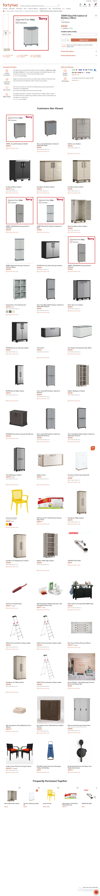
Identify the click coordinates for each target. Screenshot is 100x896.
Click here (15, 75)
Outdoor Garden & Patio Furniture (14, 11)
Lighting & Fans (43, 8)
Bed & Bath (19, 8)
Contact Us (88, 1)
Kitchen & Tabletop (33, 8)
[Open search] (58, 5)
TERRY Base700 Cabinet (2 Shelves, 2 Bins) (51, 11)
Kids (50, 8)
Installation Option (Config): (69, 31)
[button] (7, 311)
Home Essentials (56, 8)
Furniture (5, 8)
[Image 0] (5, 33)
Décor (25, 8)
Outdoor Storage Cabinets (31, 11)
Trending (68, 8)
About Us (95, 1)
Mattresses (12, 8)
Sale (63, 8)
